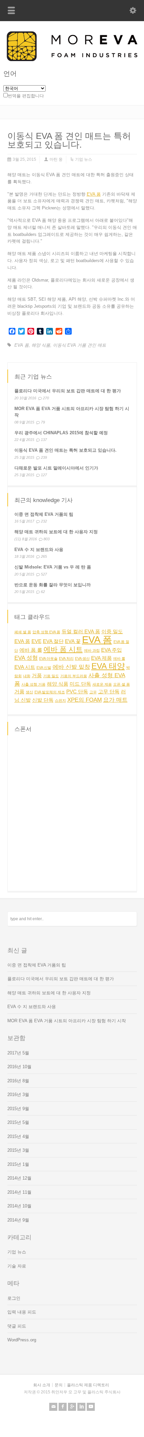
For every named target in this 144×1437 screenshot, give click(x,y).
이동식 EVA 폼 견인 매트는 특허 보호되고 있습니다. (65, 450)
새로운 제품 (102, 684)
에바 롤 (119, 658)
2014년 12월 (19, 1178)
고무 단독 (109, 691)
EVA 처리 (66, 658)
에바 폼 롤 (30, 650)
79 (43, 422)
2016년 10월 (19, 1066)
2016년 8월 (18, 1080)
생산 (29, 692)
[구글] (72, 1407)
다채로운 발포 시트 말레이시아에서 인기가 (56, 467)
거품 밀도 (51, 676)
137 (44, 440)
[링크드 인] (81, 1407)
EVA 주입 (111, 650)
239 (44, 457)
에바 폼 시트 (63, 649)
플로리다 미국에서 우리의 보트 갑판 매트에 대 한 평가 (67, 390)
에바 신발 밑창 (71, 666)
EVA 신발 (44, 667)
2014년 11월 (19, 1192)
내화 (26, 676)
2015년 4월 (18, 1136)
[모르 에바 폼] (72, 59)
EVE (36, 641)
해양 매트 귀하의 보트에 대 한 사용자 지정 (56, 531)
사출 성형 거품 (33, 684)
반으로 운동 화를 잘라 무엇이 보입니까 (52, 584)
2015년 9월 (18, 1108)
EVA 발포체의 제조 (49, 692)
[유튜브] (91, 1407)
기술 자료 (16, 1266)
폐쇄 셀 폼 (22, 632)
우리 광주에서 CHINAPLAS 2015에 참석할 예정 (61, 432)
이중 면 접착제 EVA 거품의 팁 (43, 514)
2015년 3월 (18, 1150)
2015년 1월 (18, 1164)
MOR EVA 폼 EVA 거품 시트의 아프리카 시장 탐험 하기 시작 (66, 1020)
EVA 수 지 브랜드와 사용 (38, 549)
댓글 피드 (16, 1326)
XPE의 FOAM (84, 699)
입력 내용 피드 (21, 1312)
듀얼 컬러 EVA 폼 (81, 631)
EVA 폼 (94, 194)
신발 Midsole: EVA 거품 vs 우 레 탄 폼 (52, 566)
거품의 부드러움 (73, 676)
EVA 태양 (108, 666)
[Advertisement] (72, 812)
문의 (59, 1385)
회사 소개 (41, 1385)
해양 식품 (40, 345)
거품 (37, 675)
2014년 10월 (19, 1205)
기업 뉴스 (83, 159)
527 (44, 574)
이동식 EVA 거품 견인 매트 (79, 345)
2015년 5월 (18, 1122)
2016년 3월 (18, 1094)
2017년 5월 (18, 1052)
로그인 (13, 1298)
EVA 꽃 (73, 641)
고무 (93, 692)
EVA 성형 (26, 657)
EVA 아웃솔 (48, 658)
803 (47, 539)
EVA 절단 (53, 641)
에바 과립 (92, 650)
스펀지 (60, 700)
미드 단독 (80, 684)
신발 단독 (43, 700)
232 (44, 521)
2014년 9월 (18, 1220)
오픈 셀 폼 (121, 684)
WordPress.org (21, 1339)
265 (44, 556)
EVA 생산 (82, 658)
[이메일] (53, 1407)
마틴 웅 (56, 159)
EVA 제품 (101, 658)
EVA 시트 (24, 667)
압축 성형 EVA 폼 (46, 632)
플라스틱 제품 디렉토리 (88, 1385)
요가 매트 (115, 699)
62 (43, 592)
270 (46, 398)
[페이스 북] (63, 1407)
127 (44, 475)
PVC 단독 (77, 691)
